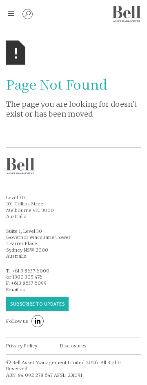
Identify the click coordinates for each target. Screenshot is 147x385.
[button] (11, 14)
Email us (15, 290)
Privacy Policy (21, 346)
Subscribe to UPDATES (37, 303)
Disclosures (73, 346)
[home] (126, 14)
